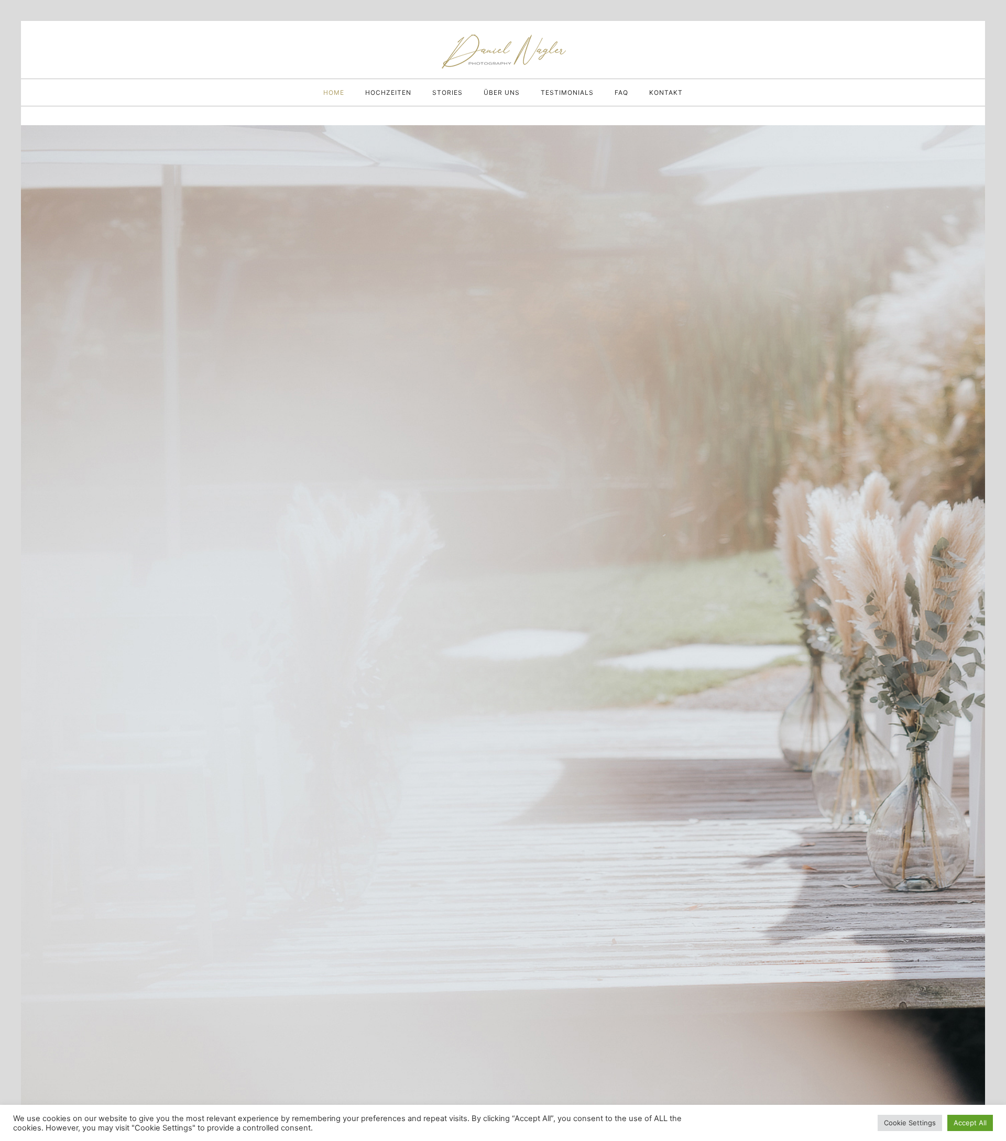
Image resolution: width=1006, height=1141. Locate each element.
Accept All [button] (970, 1122)
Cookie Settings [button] (910, 1122)
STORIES (447, 92)
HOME (333, 92)
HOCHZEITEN (388, 92)
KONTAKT (666, 92)
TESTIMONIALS (567, 92)
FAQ (621, 92)
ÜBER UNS (502, 92)
